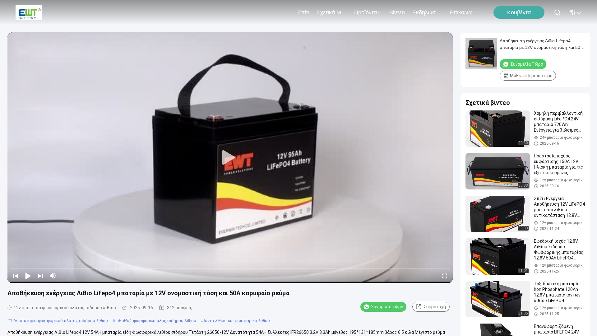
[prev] (15, 275)
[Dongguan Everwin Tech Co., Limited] (29, 12)
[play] (230, 158)
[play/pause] (28, 275)
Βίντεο (397, 12)
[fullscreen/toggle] (444, 275)
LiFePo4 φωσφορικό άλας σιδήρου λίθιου (155, 320)
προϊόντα (365, 12)
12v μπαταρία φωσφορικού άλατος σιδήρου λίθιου (59, 320)
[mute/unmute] (53, 275)
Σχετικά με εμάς (332, 12)
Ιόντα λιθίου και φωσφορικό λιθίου (237, 320)
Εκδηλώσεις (427, 12)
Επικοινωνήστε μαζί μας (464, 12)
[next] (40, 275)
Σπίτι (303, 12)
